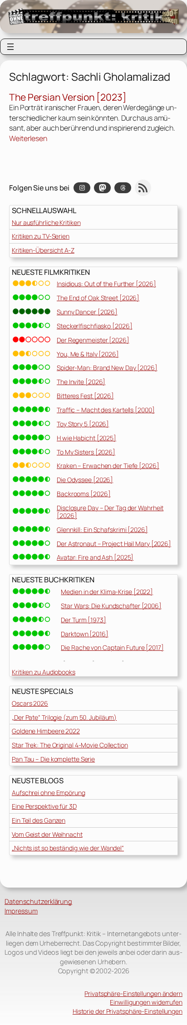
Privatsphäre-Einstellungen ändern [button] (133, 993)
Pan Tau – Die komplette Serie (53, 759)
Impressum (21, 910)
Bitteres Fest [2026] (85, 395)
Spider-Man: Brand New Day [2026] (107, 367)
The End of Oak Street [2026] (98, 297)
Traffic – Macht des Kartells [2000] (106, 409)
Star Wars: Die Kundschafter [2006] (111, 605)
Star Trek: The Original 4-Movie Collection (70, 745)
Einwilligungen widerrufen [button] (146, 1002)
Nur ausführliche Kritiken (46, 222)
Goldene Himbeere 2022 (46, 731)
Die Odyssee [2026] (85, 479)
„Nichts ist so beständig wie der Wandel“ (68, 848)
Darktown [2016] (84, 634)
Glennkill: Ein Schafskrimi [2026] (102, 529)
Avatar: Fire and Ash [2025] (95, 557)
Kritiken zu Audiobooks (43, 672)
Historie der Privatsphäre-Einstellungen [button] (127, 1011)
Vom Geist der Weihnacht (47, 834)
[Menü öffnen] (10, 46)
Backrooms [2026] (83, 493)
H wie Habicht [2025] (86, 438)
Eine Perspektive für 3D (44, 806)
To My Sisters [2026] (86, 452)
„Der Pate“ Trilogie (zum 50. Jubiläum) (64, 717)
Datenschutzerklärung (38, 901)
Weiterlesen (28, 138)
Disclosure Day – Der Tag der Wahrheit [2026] (110, 511)
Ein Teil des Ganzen (38, 820)
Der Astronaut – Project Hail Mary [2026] (114, 543)
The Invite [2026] (81, 381)
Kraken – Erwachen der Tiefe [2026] (108, 465)
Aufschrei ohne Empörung (48, 792)
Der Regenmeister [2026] (93, 340)
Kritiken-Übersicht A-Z (43, 250)
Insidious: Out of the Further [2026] (106, 283)
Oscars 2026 (30, 703)
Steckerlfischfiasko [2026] (94, 326)
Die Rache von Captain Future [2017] (112, 647)
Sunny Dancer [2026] (87, 312)
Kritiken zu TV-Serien (40, 236)
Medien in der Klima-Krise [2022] (107, 591)
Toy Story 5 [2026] (83, 424)
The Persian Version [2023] (67, 97)
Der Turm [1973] (83, 619)
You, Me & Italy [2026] (88, 354)
